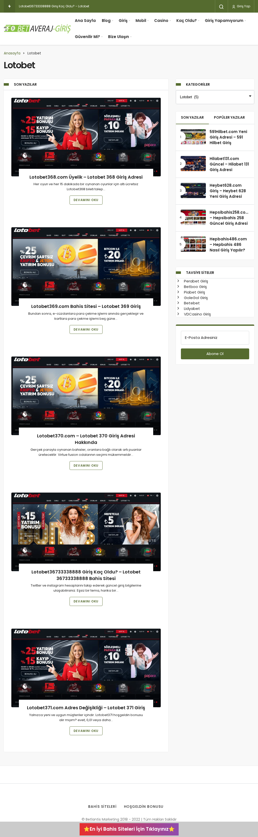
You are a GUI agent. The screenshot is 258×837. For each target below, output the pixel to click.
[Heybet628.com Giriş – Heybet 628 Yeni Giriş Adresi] (193, 190)
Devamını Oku (86, 200)
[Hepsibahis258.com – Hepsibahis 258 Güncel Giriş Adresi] (193, 217)
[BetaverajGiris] (38, 29)
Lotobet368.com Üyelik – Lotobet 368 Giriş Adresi (86, 177)
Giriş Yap (243, 6)
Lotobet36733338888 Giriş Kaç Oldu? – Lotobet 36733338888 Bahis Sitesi (86, 575)
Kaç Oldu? (186, 20)
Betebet (191, 303)
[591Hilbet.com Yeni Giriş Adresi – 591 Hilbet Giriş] (193, 136)
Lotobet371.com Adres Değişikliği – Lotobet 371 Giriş (86, 708)
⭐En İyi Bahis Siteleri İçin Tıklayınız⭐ (129, 829)
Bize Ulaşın (118, 36)
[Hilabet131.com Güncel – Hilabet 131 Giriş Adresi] (193, 163)
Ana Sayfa (85, 20)
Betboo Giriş (195, 286)
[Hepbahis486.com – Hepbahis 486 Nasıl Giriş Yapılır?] (193, 244)
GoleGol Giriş (195, 297)
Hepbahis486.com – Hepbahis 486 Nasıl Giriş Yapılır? (228, 245)
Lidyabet (191, 308)
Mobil (141, 20)
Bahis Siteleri (102, 806)
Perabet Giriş (195, 281)
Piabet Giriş (194, 292)
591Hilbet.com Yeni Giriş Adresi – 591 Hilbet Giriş (228, 137)
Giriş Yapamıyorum (224, 20)
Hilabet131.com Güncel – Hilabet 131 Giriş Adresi (229, 164)
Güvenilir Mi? (87, 36)
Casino (161, 20)
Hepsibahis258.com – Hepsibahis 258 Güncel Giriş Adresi (229, 218)
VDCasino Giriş (197, 314)
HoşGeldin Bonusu (144, 806)
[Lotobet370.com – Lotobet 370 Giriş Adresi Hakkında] (86, 396)
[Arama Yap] (221, 6)
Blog (106, 20)
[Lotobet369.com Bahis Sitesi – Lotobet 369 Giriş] (86, 266)
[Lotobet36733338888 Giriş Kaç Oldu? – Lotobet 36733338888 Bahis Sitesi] (86, 532)
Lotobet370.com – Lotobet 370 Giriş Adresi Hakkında (86, 439)
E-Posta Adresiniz (201, 337)
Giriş (123, 20)
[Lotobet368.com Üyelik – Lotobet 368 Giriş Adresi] (86, 137)
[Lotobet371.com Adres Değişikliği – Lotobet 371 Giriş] (86, 668)
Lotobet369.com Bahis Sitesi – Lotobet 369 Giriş (86, 306)
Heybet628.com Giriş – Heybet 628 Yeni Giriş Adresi (228, 191)
